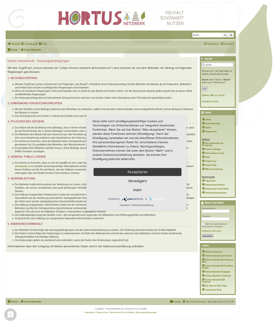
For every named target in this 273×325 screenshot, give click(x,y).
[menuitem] (14, 43)
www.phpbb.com (24, 166)
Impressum (125, 205)
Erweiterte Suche (210, 101)
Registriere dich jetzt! (211, 231)
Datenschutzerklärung (142, 205)
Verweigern (137, 181)
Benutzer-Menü (214, 203)
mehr (137, 190)
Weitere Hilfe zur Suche (213, 95)
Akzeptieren (137, 172)
